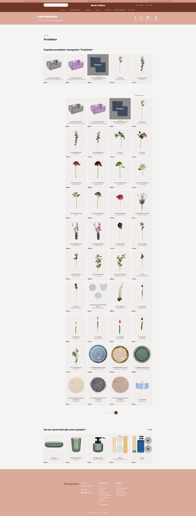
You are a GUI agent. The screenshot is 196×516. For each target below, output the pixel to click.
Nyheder (108, 10)
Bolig (63, 10)
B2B (100, 502)
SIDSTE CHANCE (119, 10)
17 (112, 412)
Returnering (119, 490)
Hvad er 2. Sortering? (105, 495)
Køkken (88, 10)
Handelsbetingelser (122, 488)
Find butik (102, 490)
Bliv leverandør (103, 504)
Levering (118, 486)
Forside (46, 35)
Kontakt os (102, 488)
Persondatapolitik (121, 493)
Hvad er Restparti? (104, 497)
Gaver (97, 10)
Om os (101, 486)
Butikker (131, 10)
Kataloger (102, 500)
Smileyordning (120, 495)
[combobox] (56, 5)
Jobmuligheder (103, 493)
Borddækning (75, 10)
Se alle (150, 429)
